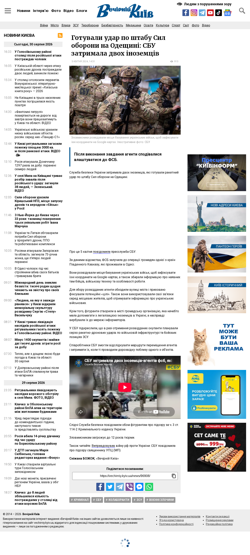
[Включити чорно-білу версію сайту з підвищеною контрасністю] (204, 4)
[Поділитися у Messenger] (139, 487)
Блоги (81, 10)
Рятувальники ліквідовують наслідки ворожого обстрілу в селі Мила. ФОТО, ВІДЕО (37, 393)
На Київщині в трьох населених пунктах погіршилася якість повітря (38, 101)
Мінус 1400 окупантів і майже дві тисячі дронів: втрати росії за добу (38, 343)
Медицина (133, 25)
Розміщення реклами (219, 520)
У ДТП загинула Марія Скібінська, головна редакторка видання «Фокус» (37, 454)
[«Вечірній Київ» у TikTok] (218, 12)
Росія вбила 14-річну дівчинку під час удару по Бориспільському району (37, 439)
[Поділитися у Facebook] (100, 487)
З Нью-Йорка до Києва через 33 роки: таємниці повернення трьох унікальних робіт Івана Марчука (38, 220)
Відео (68, 10)
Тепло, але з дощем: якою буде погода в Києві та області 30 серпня (37, 357)
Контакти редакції (217, 516)
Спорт (176, 25)
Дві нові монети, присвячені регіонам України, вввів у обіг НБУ (37, 482)
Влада (66, 25)
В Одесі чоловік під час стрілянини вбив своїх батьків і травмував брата (37, 272)
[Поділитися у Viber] (130, 487)
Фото (56, 10)
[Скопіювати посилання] (173, 476)
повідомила (101, 252)
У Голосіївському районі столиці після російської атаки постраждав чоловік (38, 55)
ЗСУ (76, 25)
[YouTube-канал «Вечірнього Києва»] (210, 12)
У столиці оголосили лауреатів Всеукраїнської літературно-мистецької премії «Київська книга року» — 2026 (37, 85)
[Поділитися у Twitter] (110, 487)
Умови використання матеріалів (179, 516)
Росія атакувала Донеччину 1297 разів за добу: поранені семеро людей (35, 165)
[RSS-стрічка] (60, 35)
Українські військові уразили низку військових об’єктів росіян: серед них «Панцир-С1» (37, 133)
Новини (23, 10)
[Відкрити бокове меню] (8, 11)
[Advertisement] (125, 214)
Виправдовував (103, 446)
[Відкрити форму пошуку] (242, 11)
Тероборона (90, 25)
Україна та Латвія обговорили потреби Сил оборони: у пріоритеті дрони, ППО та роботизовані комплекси (36, 238)
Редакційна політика (219, 524)
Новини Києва (19, 35)
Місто (55, 25)
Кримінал (81, 499)
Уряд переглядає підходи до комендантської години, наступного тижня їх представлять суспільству (35, 423)
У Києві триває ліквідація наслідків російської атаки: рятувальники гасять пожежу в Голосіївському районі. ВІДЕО (38, 327)
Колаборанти (119, 499)
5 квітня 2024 (80, 61)
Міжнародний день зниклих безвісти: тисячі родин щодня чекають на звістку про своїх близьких (37, 288)
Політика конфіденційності (176, 524)
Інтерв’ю (40, 10)
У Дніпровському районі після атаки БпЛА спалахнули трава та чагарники (37, 371)
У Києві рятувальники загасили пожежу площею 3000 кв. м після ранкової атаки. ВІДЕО (38, 147)
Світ (186, 25)
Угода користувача (171, 520)
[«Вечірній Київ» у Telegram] (202, 12)
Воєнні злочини (161, 499)
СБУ (98, 499)
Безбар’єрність (112, 25)
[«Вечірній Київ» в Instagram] (194, 12)
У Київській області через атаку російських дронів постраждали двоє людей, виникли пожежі (38, 69)
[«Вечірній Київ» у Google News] (227, 12)
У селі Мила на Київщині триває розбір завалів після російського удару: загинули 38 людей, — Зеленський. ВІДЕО (38, 183)
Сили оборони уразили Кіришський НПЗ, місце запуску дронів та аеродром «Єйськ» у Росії (38, 202)
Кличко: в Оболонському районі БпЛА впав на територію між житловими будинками (38, 408)
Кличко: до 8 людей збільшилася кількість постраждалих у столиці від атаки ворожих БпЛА (36, 498)
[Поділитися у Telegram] (120, 487)
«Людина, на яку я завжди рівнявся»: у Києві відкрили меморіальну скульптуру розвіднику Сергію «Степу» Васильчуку (35, 308)
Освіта (148, 25)
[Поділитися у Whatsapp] (149, 487)
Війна (44, 25)
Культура (162, 25)
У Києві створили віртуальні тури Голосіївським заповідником (35, 468)
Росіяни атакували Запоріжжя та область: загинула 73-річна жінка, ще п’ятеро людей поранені (36, 256)
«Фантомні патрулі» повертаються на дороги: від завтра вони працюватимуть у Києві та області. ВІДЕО (36, 117)
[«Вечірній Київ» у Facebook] (185, 12)
